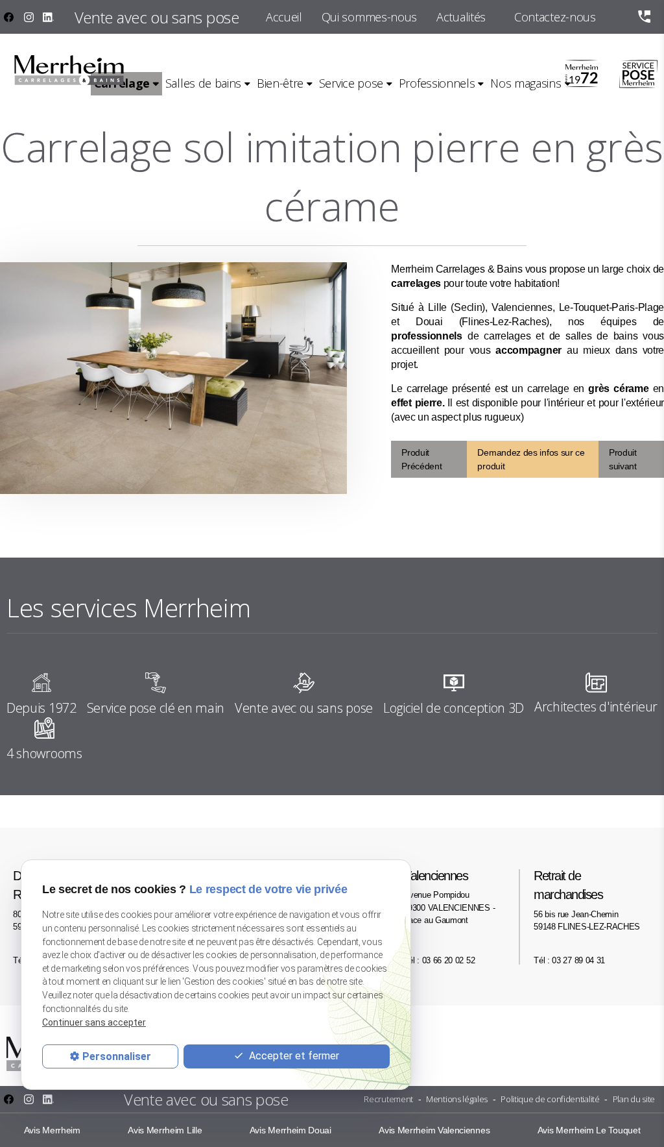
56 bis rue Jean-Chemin (587, 900)
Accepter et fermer (292, 1056)
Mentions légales (457, 1099)
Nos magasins (525, 83)
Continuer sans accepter (94, 1022)
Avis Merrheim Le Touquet (589, 1130)
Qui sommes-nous (369, 17)
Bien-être (280, 83)
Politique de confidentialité (550, 1099)
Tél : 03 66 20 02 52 (439, 960)
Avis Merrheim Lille (165, 1130)
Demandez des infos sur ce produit (530, 459)
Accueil (284, 17)
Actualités (461, 17)
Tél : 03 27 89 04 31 (569, 960)
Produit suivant (623, 459)
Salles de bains (203, 83)
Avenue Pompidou (449, 897)
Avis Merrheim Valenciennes (434, 1130)
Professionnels (437, 83)
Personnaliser (116, 1056)
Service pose (351, 83)
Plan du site (634, 1099)
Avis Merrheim (52, 1130)
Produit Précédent (421, 459)
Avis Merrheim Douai (290, 1130)
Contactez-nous (555, 17)
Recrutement (388, 1099)
